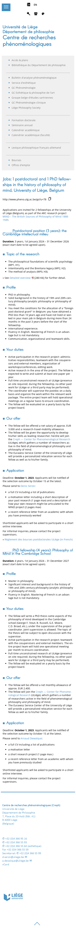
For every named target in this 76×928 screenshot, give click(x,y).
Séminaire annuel (22, 125)
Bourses (16, 160)
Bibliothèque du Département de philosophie (39, 65)
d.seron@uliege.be (13, 857)
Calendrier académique (26, 130)
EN (35, 5)
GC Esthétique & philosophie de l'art (33, 92)
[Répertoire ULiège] (28, 5)
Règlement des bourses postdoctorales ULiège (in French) (39, 539)
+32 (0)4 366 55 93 (16, 842)
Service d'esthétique (24, 82)
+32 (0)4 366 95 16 (16, 838)
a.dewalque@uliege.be (15, 860)
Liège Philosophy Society (26, 107)
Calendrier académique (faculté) (31, 135)
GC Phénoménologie (24, 87)
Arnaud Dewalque (31, 738)
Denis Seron (28, 486)
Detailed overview (20, 277)
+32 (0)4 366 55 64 (16, 846)
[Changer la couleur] (43, 14)
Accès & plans (20, 60)
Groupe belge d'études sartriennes (32, 97)
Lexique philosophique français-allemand (36, 147)
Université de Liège (20, 26)
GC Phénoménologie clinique (29, 102)
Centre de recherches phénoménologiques (29, 40)
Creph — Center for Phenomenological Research (41, 439)
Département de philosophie (28, 31)
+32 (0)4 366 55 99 (30, 853)
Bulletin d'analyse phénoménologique (34, 77)
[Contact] (36, 14)
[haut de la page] (37, 925)
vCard (5, 864)
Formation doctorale (24, 120)
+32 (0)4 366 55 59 (17, 849)
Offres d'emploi (21, 165)
